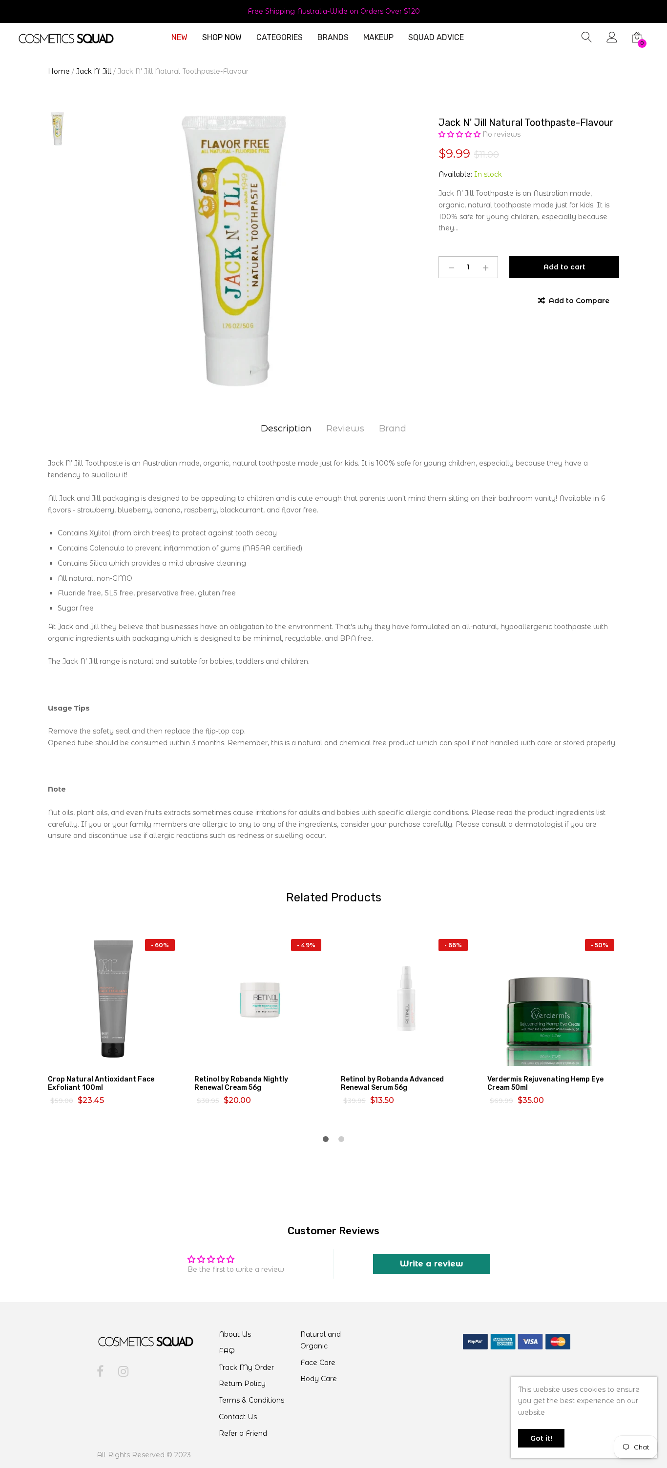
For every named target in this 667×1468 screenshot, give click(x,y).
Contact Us (238, 1416)
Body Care (318, 1378)
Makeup (378, 37)
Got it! (541, 1438)
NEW (179, 37)
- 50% (599, 945)
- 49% (306, 945)
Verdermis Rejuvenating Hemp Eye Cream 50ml (545, 1083)
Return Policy (242, 1383)
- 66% (453, 945)
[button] (460, 134)
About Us (235, 1334)
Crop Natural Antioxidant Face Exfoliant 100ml (101, 1083)
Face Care (317, 1362)
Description (286, 428)
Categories (279, 37)
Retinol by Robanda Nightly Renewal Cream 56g (241, 1083)
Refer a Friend (243, 1433)
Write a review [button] (431, 1263)
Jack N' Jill (93, 71)
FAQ (227, 1350)
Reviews (345, 428)
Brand (392, 428)
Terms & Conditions (251, 1400)
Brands (333, 37)
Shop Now (222, 37)
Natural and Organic (320, 1340)
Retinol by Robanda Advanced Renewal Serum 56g (392, 1083)
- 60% (160, 945)
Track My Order (246, 1367)
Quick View (119, 1057)
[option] (236, 251)
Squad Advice (436, 37)
